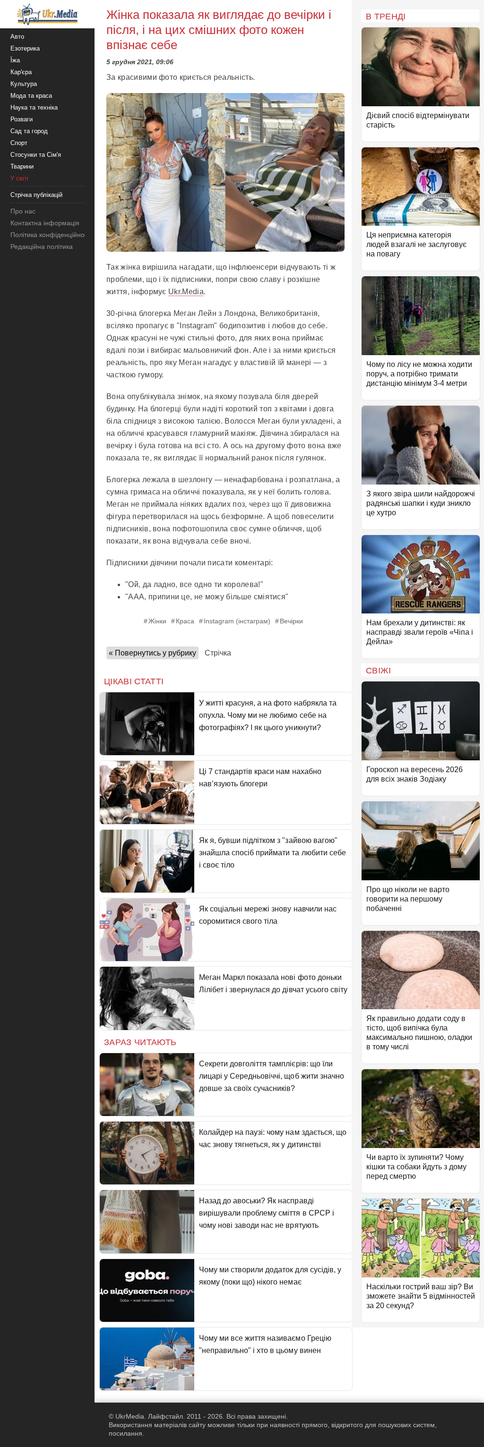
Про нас (22, 211)
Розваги (21, 119)
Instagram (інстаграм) (237, 621)
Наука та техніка (34, 107)
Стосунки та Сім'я (35, 154)
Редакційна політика (41, 246)
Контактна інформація (44, 223)
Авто (17, 36)
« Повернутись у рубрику (152, 653)
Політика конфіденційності (51, 234)
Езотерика (25, 48)
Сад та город (29, 131)
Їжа (15, 60)
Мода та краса (31, 95)
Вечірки (291, 621)
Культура (23, 83)
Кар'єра (21, 72)
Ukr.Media (186, 292)
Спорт (18, 142)
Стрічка (218, 653)
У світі (19, 178)
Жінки (157, 621)
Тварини (22, 166)
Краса (185, 621)
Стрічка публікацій (36, 194)
